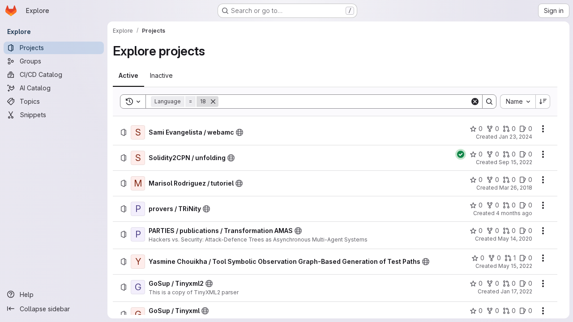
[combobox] (517, 101)
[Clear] (475, 101)
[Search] (489, 101)
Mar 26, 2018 (515, 187)
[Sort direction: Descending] (543, 101)
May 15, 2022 (515, 266)
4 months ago (514, 213)
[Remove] (213, 101)
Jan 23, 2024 (515, 136)
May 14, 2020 (515, 238)
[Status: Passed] (460, 154)
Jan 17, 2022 (516, 291)
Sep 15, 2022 (515, 162)
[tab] (128, 75)
